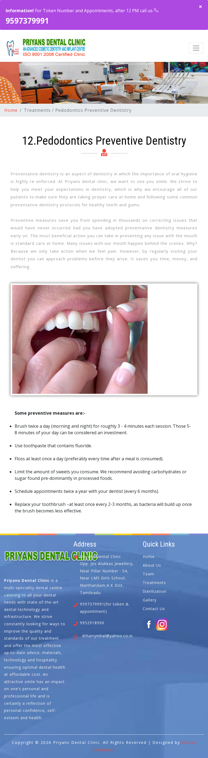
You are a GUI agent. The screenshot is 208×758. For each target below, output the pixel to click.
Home (11, 110)
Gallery (150, 599)
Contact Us (154, 608)
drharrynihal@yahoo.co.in (107, 635)
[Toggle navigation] (196, 48)
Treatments (154, 582)
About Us (152, 565)
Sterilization (155, 591)
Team (148, 573)
